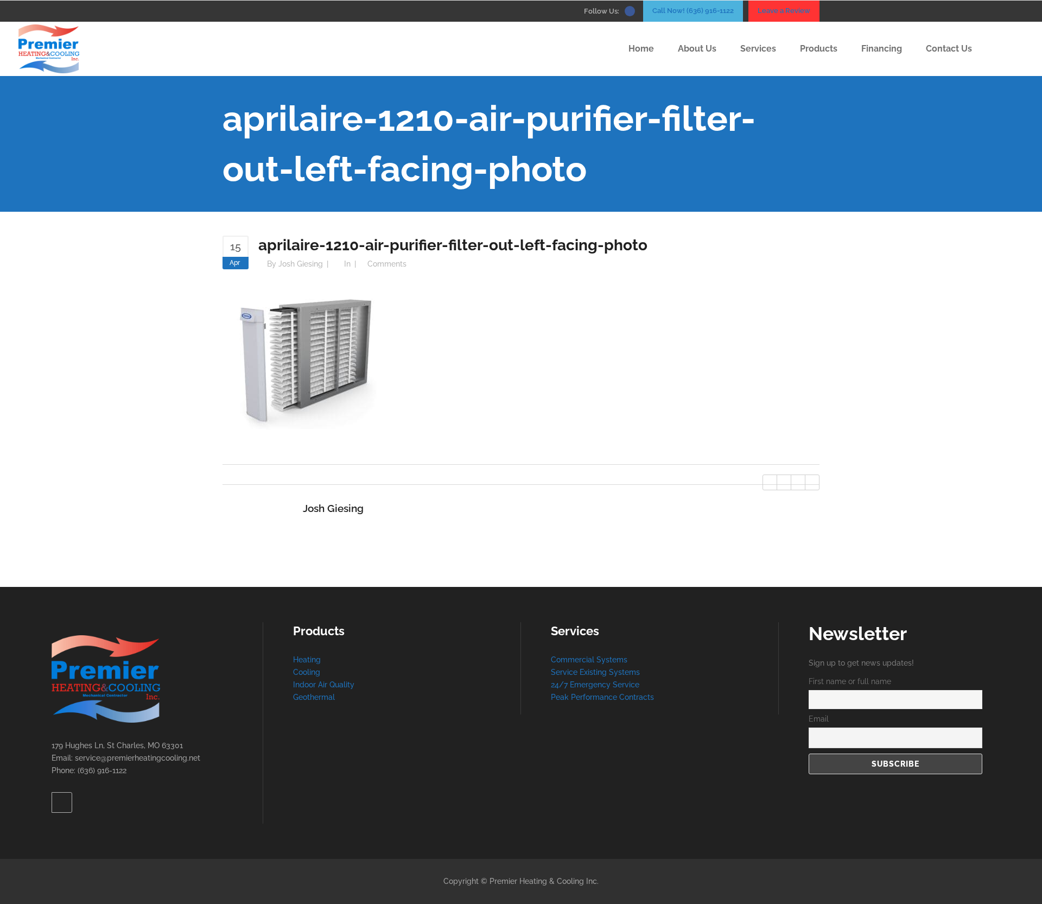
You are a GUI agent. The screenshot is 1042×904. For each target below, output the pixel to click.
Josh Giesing (300, 264)
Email (819, 719)
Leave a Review (784, 11)
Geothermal (314, 697)
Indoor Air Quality (323, 684)
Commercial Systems (589, 659)
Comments (386, 264)
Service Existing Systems (595, 672)
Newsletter (858, 633)
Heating (307, 659)
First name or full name (850, 681)
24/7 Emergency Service (595, 684)
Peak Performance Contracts (602, 697)
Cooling (306, 672)
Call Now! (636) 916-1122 (693, 11)
